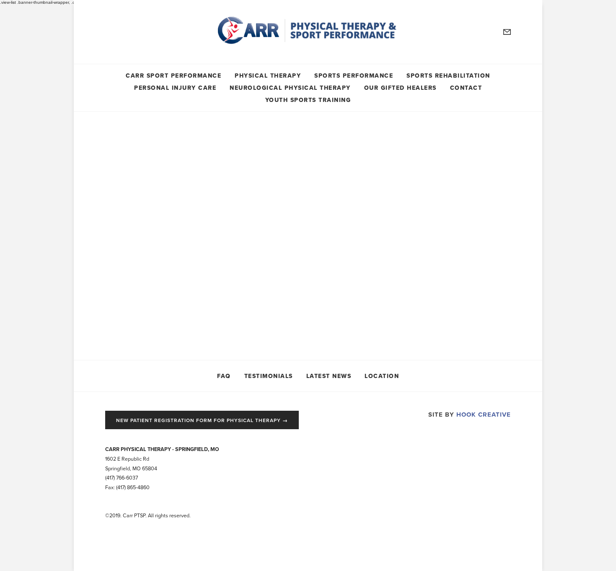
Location (382, 375)
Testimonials (268, 375)
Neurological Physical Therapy (290, 87)
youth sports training (308, 99)
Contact (466, 87)
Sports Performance (353, 74)
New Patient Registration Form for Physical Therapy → (202, 420)
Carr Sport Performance (173, 74)
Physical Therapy (268, 74)
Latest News (329, 375)
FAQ (224, 375)
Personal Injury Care (175, 87)
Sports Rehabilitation (448, 74)
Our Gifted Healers (400, 87)
